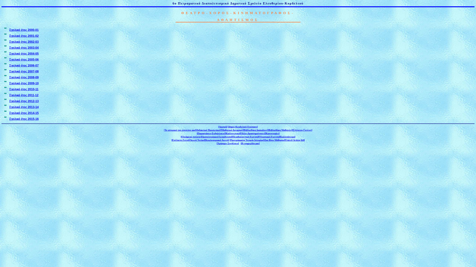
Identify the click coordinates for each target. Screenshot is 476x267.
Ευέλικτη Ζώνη (180, 140)
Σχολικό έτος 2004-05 (24, 53)
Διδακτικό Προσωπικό (208, 130)
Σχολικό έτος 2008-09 (24, 77)
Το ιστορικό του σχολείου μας (180, 130)
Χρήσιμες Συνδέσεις (227, 143)
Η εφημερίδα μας (250, 143)
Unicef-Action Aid (295, 140)
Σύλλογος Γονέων (302, 130)
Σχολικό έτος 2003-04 (24, 47)
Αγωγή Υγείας (197, 140)
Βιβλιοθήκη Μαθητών (280, 130)
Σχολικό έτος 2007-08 (24, 71)
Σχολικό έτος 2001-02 (24, 35)
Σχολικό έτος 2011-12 (23, 95)
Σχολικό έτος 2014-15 (24, 113)
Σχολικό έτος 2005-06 (24, 59)
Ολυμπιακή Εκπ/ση (269, 136)
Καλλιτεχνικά (233, 133)
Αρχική (222, 126)
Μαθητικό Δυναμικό (232, 130)
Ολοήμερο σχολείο (191, 136)
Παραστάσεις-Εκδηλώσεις (210, 133)
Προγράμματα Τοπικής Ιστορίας (246, 140)
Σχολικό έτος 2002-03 (24, 41)
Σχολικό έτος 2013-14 (24, 107)
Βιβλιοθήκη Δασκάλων (255, 130)
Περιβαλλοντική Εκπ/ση (245, 136)
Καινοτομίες (272, 133)
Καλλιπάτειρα (287, 136)
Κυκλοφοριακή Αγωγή (216, 140)
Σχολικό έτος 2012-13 (24, 101)
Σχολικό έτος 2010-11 (23, 89)
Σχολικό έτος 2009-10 (24, 83)
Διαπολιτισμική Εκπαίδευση (216, 136)
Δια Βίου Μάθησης (274, 140)
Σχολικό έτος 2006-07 (24, 65)
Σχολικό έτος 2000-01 (24, 30)
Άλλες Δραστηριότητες (252, 133)
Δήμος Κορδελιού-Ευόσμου (243, 126)
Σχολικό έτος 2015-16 (24, 119)
